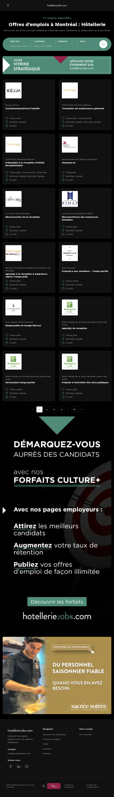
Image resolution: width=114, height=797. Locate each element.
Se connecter (85, 734)
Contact (46, 753)
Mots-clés (15, 41)
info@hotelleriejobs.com (19, 753)
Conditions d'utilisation (69, 786)
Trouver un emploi (51, 739)
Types (82, 41)
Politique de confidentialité (92, 786)
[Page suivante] (82, 409)
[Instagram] (27, 767)
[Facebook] (11, 767)
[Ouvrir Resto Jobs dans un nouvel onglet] (53, 786)
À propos (47, 749)
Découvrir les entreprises (54, 734)
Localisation (39, 41)
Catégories (62, 41)
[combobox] (66, 46)
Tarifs (45, 744)
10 (74, 409)
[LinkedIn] (19, 767)
